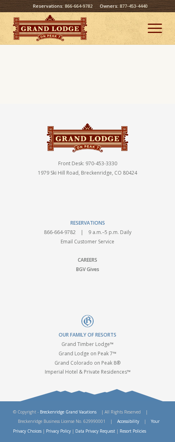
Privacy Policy (58, 431)
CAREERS (87, 259)
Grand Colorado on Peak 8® (87, 362)
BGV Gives (87, 269)
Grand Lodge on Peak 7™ (87, 353)
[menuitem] (151, 28)
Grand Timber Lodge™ (87, 344)
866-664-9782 (78, 6)
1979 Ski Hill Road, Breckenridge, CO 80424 (87, 172)
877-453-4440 (133, 6)
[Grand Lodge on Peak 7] (72, 28)
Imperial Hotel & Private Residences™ (88, 371)
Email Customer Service (87, 241)
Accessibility (128, 421)
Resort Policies (133, 431)
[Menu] (151, 28)
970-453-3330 (101, 163)
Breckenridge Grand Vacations (68, 412)
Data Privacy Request (95, 431)
